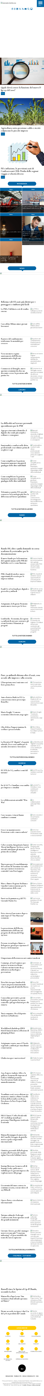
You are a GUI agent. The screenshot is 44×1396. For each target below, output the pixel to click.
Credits (24, 1385)
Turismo (22, 1336)
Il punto (7, 1336)
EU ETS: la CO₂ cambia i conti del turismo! (14, 771)
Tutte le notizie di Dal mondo (22, 757)
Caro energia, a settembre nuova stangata (11, 232)
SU (22, 1369)
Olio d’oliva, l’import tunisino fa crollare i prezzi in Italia (13, 728)
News (2, 93)
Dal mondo (21, 1343)
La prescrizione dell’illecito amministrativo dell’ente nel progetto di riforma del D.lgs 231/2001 (12, 931)
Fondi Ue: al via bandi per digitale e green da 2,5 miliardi (15, 590)
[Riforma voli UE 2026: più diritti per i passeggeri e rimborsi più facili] (22, 274)
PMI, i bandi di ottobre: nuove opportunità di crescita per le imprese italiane (13, 576)
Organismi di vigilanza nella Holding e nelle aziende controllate (9, 258)
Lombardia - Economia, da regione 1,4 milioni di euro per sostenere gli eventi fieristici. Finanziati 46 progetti (15, 622)
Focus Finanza (36, 1336)
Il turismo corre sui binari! (9, 206)
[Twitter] (20, 9)
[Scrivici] (26, 9)
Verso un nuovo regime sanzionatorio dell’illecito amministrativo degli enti (11, 355)
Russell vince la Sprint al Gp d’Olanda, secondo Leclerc (19, 1290)
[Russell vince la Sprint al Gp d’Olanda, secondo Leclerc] (22, 1261)
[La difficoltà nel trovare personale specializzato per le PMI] (22, 395)
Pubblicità (17, 1376)
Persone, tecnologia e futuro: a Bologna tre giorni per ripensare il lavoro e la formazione (14, 945)
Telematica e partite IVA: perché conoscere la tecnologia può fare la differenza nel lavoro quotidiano (15, 494)
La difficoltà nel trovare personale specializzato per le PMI (16, 424)
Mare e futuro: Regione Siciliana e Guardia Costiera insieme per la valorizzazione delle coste (14, 885)
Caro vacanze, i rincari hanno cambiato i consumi (12, 816)
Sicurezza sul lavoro (8, 1359)
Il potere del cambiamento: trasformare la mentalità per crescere (12, 341)
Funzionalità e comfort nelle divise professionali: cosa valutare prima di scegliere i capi (15, 447)
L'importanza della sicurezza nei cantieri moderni (20, 958)
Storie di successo (36, 1351)
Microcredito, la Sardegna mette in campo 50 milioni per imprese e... (33, 233)
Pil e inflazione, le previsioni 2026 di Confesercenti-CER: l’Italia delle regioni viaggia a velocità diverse (19, 171)
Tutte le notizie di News (22, 384)
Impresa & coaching (22, 1359)
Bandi (8, 1343)
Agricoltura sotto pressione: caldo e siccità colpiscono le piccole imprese (20, 129)
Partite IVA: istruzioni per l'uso (22, 1352)
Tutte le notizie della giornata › (22, 1250)
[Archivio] (28, 9)
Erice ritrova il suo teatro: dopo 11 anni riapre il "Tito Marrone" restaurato (14, 915)
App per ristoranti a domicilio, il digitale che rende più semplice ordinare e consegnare (14, 432)
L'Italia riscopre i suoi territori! (13, 1058)
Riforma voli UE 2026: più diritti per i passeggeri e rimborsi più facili (18, 303)
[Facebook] (12, 9)
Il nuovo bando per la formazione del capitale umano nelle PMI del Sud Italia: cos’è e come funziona (14, 560)
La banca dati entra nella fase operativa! (32, 239)
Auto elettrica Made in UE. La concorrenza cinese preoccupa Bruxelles (13, 699)
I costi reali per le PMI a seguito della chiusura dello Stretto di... (33, 207)
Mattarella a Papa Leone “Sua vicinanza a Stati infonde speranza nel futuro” (14, 1298)
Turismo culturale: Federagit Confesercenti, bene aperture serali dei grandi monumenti (15, 1217)
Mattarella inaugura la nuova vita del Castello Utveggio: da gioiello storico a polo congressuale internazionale (14, 1138)
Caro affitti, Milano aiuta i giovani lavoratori (14, 325)
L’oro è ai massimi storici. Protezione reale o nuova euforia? (14, 831)
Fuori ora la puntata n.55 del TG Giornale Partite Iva (13, 899)
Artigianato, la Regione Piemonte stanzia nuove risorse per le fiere (14, 605)
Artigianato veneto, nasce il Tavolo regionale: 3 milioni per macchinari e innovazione (15, 1045)
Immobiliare (8, 1351)
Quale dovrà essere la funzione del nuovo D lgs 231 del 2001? (21, 89)
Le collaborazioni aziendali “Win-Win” (14, 801)
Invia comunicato (28, 1376)
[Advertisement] (22, 34)
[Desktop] (31, 9)
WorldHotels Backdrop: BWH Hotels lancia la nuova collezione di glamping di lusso (15, 1030)
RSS (37, 1376)
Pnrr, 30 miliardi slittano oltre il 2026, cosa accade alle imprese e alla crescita (20, 676)
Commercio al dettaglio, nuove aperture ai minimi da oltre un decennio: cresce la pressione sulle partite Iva (14, 372)
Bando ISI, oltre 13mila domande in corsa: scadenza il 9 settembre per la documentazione (20, 551)
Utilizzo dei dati (36, 1385)
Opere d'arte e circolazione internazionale (12, 1201)
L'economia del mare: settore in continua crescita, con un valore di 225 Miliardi (14, 1187)
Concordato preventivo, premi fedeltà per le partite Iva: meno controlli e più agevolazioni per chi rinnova (15, 1001)
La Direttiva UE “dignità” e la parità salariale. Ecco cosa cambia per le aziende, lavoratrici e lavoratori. (15, 744)
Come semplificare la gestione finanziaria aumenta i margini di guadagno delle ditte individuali (13, 463)
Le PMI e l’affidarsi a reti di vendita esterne (14, 310)
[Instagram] (14, 9)
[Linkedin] (17, 9)
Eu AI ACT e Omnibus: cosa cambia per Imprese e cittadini (15, 786)
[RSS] (23, 9)
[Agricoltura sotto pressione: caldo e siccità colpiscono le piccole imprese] (22, 126)
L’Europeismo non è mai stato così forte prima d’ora (14, 683)
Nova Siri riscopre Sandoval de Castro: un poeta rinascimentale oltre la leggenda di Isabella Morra (14, 984)
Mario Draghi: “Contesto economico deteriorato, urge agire (14, 713)
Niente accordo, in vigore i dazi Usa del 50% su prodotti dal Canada (15, 1312)
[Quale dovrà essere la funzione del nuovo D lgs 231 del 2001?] (22, 85)
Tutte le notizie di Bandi (22, 636)
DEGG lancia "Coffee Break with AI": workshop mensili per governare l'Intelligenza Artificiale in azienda (15, 1119)
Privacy (29, 1385)
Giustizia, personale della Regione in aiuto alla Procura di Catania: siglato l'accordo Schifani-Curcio (14, 1152)
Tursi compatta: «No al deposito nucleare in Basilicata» (13, 1014)
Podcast (36, 1343)
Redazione (9, 1376)
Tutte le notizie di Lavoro (22, 509)
